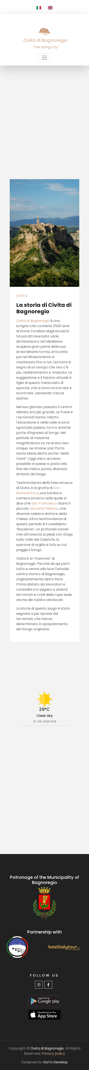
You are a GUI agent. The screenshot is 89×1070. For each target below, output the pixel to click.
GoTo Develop (55, 1062)
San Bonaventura (38, 490)
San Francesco (44, 503)
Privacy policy (53, 1053)
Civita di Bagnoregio (33, 320)
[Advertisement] (44, 112)
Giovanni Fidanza (44, 508)
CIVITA (21, 295)
